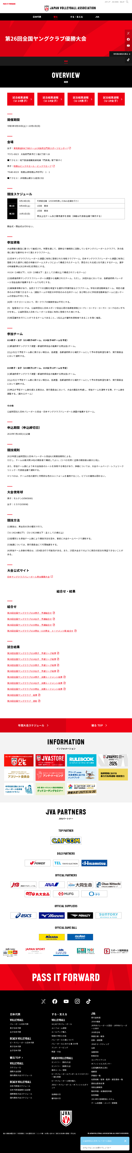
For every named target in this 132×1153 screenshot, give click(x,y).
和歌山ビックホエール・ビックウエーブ (33, 166)
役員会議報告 (96, 1087)
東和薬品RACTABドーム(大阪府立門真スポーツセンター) (41, 148)
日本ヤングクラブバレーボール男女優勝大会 (28, 576)
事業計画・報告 (97, 1036)
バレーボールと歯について (63, 1039)
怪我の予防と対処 (59, 1036)
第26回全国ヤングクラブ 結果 (22, 695)
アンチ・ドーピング (60, 1047)
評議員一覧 (96, 1075)
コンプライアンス (98, 1060)
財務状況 (95, 1056)
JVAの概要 (95, 1021)
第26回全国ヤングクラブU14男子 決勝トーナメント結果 (35, 677)
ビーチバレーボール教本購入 (64, 1080)
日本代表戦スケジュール (20, 1086)
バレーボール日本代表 (19, 1024)
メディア (107, 2)
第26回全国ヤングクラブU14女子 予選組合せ (29, 618)
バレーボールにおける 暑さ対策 (65, 1043)
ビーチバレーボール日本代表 (22, 1042)
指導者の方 (56, 1094)
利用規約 (21, 1133)
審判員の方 (56, 1098)
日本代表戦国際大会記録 (20, 1090)
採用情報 (95, 1095)
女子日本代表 (15, 1032)
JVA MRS (115, 2)
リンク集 (40, 1133)
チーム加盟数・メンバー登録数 (104, 1103)
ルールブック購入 (59, 1032)
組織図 (94, 1071)
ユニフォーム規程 (59, 1028)
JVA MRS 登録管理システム (102, 1099)
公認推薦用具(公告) (99, 1067)
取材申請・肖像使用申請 (101, 1091)
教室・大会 (56, 1051)
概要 (66, 61)
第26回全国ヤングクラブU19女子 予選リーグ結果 (31, 671)
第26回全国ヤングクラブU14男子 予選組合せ (29, 612)
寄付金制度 (96, 1017)
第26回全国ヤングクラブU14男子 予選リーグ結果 (31, 653)
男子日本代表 (15, 1028)
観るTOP (15, 1057)
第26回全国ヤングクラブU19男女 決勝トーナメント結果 (35, 688)
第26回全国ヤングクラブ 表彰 (22, 700)
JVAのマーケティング (100, 1044)
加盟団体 (95, 1052)
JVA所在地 (95, 1032)
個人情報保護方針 (9, 1133)
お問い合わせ (50, 1133)
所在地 (73, 1133)
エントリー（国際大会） (62, 1066)
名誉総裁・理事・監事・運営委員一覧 (107, 1079)
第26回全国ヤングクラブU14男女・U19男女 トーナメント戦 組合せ (40, 630)
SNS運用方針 (30, 1133)
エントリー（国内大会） (62, 1062)
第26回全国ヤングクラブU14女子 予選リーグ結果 (31, 659)
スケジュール (15, 1067)
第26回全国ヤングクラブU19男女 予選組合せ (29, 624)
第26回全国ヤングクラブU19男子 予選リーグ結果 (31, 665)
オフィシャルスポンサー (101, 1063)
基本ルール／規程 (59, 1070)
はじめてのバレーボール (62, 1024)
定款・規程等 (96, 1040)
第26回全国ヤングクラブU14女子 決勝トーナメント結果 (35, 683)
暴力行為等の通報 (62, 1133)
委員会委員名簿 (97, 1083)
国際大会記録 (15, 1071)
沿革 (93, 1048)
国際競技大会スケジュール (21, 1093)
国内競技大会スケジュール (21, 1075)
